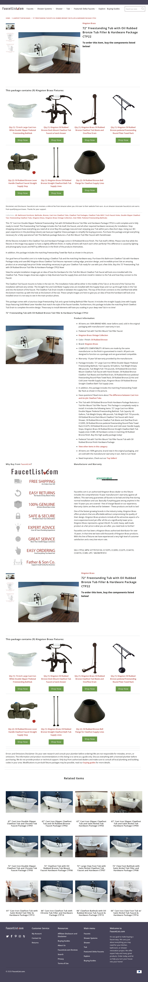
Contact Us (36, 938)
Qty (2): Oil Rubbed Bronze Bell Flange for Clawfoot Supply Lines (89, 182)
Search (60, 954)
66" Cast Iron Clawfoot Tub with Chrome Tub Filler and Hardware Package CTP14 (56, 891)
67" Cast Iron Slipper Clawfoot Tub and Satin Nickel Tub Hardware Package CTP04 (126, 802)
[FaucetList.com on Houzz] (24, 936)
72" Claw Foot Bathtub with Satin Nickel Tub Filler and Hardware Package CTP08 (126, 846)
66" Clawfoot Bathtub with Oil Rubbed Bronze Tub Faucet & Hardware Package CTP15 (91, 891)
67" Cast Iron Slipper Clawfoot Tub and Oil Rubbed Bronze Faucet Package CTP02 (56, 802)
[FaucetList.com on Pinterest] (15, 936)
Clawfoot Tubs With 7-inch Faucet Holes (104, 215)
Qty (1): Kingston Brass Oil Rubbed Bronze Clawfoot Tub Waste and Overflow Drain (90, 130)
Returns (35, 942)
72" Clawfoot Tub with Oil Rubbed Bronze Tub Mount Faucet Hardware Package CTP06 (56, 846)
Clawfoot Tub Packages (78, 215)
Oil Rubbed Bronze (99, 339)
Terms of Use (63, 963)
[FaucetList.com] (13, 9)
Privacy (61, 959)
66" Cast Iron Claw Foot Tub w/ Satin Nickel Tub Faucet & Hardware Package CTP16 (126, 891)
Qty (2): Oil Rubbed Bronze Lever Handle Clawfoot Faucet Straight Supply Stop (22, 183)
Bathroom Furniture (26, 215)
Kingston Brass (89, 23)
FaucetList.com (18, 971)
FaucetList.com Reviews (68, 950)
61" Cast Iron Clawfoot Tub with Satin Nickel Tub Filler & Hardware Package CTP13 (22, 891)
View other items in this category (93, 446)
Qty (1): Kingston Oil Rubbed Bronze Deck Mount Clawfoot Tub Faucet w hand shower (56, 130)
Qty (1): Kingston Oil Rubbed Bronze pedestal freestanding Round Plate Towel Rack (123, 130)
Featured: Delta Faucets (84, 8)
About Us (61, 945)
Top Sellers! (112, 458)
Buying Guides (113, 8)
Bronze (46, 215)
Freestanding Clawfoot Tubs (21, 218)
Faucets (30, 8)
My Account (37, 933)
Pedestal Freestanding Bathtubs (94, 218)
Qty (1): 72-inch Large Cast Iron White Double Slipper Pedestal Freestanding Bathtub (22, 130)
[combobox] (135, 8)
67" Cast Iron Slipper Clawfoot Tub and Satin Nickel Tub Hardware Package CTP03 (91, 802)
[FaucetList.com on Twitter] (7, 936)
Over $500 (77, 218)
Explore (102, 8)
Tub (68, 8)
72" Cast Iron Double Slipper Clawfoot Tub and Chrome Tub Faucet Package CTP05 (22, 846)
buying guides (89, 762)
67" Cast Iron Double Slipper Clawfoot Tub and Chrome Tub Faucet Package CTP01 (22, 802)
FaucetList (26, 464)
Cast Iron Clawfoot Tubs (58, 215)
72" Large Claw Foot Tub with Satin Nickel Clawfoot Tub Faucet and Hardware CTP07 (91, 846)
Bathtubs (38, 215)
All (16, 215)
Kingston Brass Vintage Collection (58, 218)
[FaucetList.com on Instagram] (20, 936)
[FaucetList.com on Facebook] (11, 936)
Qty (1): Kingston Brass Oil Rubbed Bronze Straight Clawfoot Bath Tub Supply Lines (56, 183)
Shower (59, 8)
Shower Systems (44, 8)
